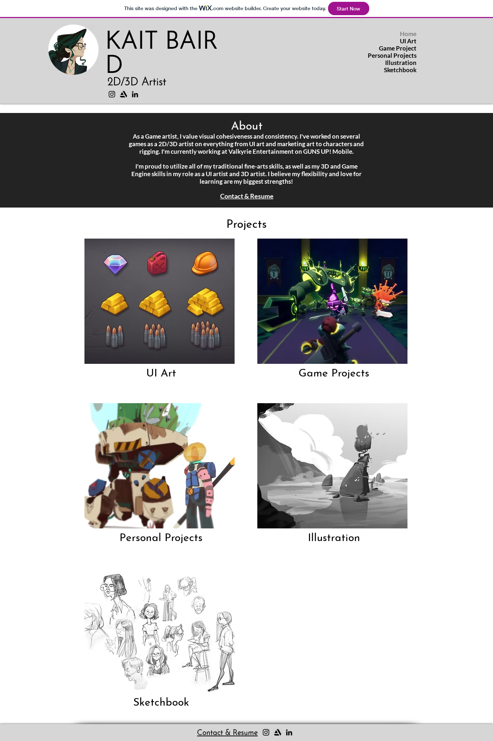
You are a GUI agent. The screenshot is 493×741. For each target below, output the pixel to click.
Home (408, 34)
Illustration (400, 62)
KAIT (135, 42)
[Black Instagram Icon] (112, 94)
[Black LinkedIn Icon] (135, 94)
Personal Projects (392, 55)
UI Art (408, 41)
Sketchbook (400, 70)
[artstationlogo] (123, 94)
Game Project (397, 48)
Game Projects (333, 373)
